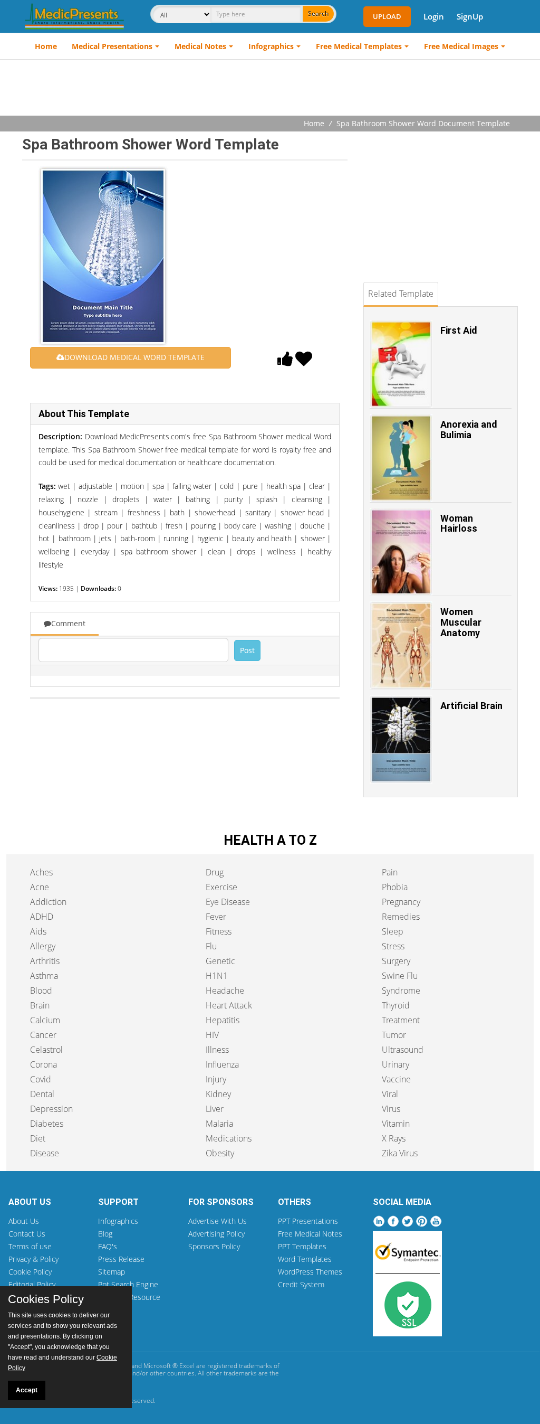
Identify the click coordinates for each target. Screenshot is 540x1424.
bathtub (144, 526)
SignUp (470, 16)
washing (278, 526)
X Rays (394, 1138)
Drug (215, 872)
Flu (211, 946)
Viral (390, 1094)
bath (177, 512)
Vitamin (396, 1123)
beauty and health (262, 538)
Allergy (42, 946)
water (162, 499)
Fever (216, 916)
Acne (39, 887)
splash (266, 499)
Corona (43, 1064)
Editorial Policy (31, 1284)
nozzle (88, 499)
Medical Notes (200, 46)
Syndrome (401, 990)
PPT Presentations (308, 1221)
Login (433, 16)
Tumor (394, 1035)
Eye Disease (228, 902)
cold (227, 486)
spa (158, 486)
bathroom (75, 538)
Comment (68, 623)
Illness (217, 1049)
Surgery (396, 961)
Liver (215, 1109)
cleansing (307, 499)
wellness (281, 551)
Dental (42, 1094)
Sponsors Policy (214, 1246)
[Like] (285, 361)
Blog (105, 1234)
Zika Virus (400, 1153)
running (175, 538)
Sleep (392, 931)
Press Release (121, 1259)
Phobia (395, 887)
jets (105, 538)
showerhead (215, 512)
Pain (390, 872)
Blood (41, 990)
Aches (41, 872)
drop (91, 526)
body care (240, 526)
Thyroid (396, 1005)
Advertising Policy (216, 1234)
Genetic (220, 961)
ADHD (41, 916)
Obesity (220, 1153)
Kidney (218, 1094)
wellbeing (53, 551)
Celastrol (46, 1049)
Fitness (219, 931)
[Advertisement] (270, 88)
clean (216, 551)
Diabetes (46, 1123)
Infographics (271, 46)
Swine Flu (400, 976)
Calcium (45, 1020)
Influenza (222, 1064)
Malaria (219, 1123)
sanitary (258, 512)
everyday (95, 551)
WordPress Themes (310, 1272)
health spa (283, 486)
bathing (198, 499)
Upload (387, 16)
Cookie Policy (30, 1272)
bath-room (137, 538)
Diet (37, 1138)
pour (114, 526)
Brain (40, 1005)
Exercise (221, 887)
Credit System (301, 1284)
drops (246, 551)
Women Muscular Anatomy (460, 622)
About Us (23, 1221)
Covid (40, 1079)
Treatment (401, 1020)
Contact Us (26, 1234)
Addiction (48, 902)
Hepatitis (222, 1020)
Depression (51, 1109)
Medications (229, 1138)
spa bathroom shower (158, 551)
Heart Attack (229, 1005)
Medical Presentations (112, 46)
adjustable (95, 486)
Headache (225, 990)
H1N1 (217, 976)
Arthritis (45, 961)
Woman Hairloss (458, 523)
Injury (216, 1079)
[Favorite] (303, 361)
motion (132, 486)
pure (250, 486)
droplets (126, 499)
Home (46, 46)
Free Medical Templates (359, 46)
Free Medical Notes (310, 1234)
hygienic (210, 538)
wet (64, 486)
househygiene (61, 512)
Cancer (43, 1035)
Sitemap (111, 1272)
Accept (26, 1390)
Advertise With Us (217, 1221)
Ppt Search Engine (128, 1284)
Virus (391, 1109)
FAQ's (107, 1246)
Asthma (44, 976)
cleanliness (56, 526)
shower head (302, 512)
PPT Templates (302, 1246)
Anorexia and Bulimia (468, 429)
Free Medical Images (461, 46)
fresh (174, 526)
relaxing (51, 499)
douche (312, 526)
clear (317, 486)
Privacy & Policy (33, 1259)
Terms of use (30, 1246)
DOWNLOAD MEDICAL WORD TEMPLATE (134, 357)
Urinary (395, 1064)
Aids (38, 931)
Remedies (401, 916)
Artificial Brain (471, 705)
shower (313, 538)
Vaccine (396, 1079)
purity (233, 499)
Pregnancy (401, 902)
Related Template (400, 293)
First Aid (458, 330)
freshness (144, 512)
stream (106, 512)
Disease (44, 1153)
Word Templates (305, 1259)
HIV (212, 1035)
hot (44, 538)
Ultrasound (402, 1049)
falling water (191, 486)
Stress (393, 946)
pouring (203, 526)
